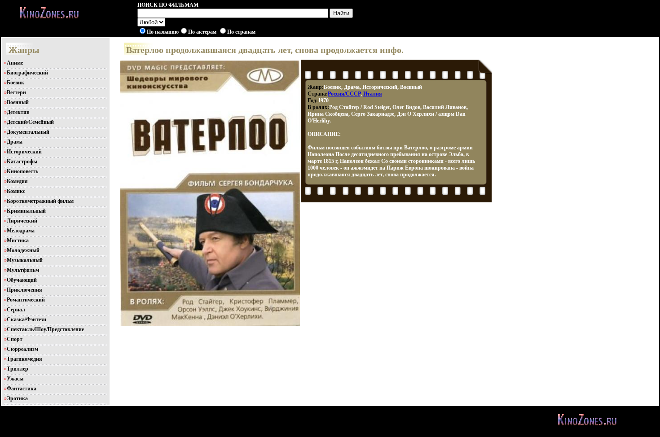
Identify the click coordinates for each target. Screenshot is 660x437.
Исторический (24, 152)
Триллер (17, 369)
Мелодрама (21, 230)
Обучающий (22, 280)
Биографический (27, 73)
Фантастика (21, 388)
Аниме (15, 63)
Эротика (17, 398)
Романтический (26, 300)
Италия (372, 94)
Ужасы (15, 379)
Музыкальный (25, 260)
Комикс (16, 191)
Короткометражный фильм (40, 201)
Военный (18, 102)
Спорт (14, 339)
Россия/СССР (344, 94)
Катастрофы (22, 161)
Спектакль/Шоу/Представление (45, 329)
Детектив (18, 112)
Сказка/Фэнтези (26, 319)
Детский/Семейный (30, 122)
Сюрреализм (22, 349)
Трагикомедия (24, 359)
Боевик (15, 82)
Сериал (16, 309)
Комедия (17, 181)
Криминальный (26, 211)
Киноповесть (22, 171)
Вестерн (16, 92)
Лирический (22, 221)
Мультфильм (23, 270)
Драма (14, 142)
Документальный (28, 132)
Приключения (24, 290)
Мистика (18, 240)
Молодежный (23, 250)
